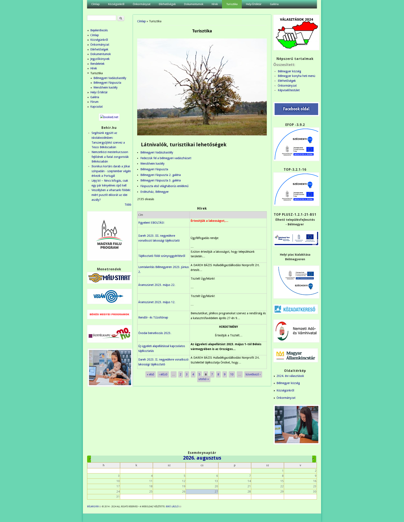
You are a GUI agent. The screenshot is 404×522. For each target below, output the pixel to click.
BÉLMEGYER (94, 506)
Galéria (274, 4)
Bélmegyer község (289, 71)
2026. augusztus (202, 458)
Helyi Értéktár (254, 4)
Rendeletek (97, 63)
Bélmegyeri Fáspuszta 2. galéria (160, 175)
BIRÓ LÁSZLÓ (173, 506)
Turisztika (232, 4)
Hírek (215, 4)
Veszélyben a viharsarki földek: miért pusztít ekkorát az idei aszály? (111, 194)
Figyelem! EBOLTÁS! (151, 222)
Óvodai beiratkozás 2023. (154, 333)
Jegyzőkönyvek (100, 59)
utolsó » (204, 379)
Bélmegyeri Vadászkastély (156, 152)
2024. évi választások (290, 376)
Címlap (95, 4)
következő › (253, 374)
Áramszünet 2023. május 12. (156, 302)
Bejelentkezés (99, 30)
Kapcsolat (96, 106)
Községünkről (116, 4)
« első (150, 374)
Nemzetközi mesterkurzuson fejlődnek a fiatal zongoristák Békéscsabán (110, 156)
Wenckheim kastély (152, 163)
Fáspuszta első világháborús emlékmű (164, 186)
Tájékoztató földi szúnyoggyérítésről (161, 256)
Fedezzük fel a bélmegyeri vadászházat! (165, 158)
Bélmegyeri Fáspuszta (154, 169)
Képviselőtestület (289, 90)
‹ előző (163, 374)
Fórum (94, 101)
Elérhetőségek (167, 4)
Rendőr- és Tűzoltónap (153, 317)
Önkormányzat (141, 4)
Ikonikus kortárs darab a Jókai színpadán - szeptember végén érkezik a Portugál (111, 171)
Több (128, 204)
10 (232, 374)
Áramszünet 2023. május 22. (156, 285)
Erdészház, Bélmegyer (154, 191)
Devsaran (311, 517)
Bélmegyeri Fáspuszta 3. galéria (160, 180)
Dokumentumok (193, 4)
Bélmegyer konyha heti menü (296, 76)
